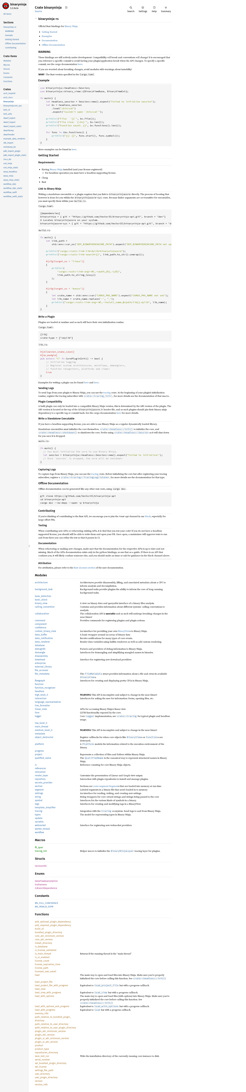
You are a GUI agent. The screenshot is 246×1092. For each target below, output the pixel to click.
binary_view (41, 603)
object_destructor (44, 737)
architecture (41, 582)
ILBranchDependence (46, 888)
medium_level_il (43, 730)
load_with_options (44, 996)
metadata (40, 733)
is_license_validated (45, 950)
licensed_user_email (45, 971)
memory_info (41, 1013)
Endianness (41, 884)
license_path (41, 968)
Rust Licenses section (84, 567)
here (80, 64)
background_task (44, 589)
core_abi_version (44, 939)
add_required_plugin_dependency (53, 925)
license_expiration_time (47, 964)
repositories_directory (46, 1052)
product (39, 1045)
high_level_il (41, 694)
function (39, 684)
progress (39, 751)
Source (38, 11)
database (40, 645)
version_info (41, 1084)
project (38, 754)
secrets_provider (43, 782)
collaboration (42, 613)
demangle (40, 652)
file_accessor (41, 670)
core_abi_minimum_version (49, 936)
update (38, 818)
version (38, 1081)
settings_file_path (44, 1070)
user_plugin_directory (46, 1077)
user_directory (42, 1074)
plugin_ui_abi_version (46, 1042)
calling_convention (45, 606)
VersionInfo (41, 866)
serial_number (42, 1059)
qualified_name (43, 758)
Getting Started (49, 31)
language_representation (48, 702)
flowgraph (40, 680)
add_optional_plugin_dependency (53, 921)
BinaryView (124, 631)
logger (38, 716)
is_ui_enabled (42, 957)
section (38, 786)
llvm (37, 712)
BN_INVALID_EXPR (44, 906)
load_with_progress (45, 1010)
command (40, 620)
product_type (42, 1049)
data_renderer (42, 641)
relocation (40, 772)
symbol (38, 800)
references (40, 768)
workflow (39, 832)
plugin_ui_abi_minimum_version (52, 1038)
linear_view (41, 709)
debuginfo (40, 649)
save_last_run (42, 1056)
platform (39, 744)
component (41, 624)
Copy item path (66, 7)
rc (36, 764)
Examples (47, 36)
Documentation (50, 40)
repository (40, 779)
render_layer (41, 775)
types (38, 814)
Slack (148, 516)
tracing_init (41, 851)
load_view (40, 989)
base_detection (43, 596)
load (37, 975)
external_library (43, 666)
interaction (40, 698)
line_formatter (42, 705)
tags (37, 804)
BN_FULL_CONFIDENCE (46, 903)
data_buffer (41, 634)
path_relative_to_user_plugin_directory (55, 1027)
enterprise (40, 663)
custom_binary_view (45, 631)
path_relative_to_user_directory (51, 1024)
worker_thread (42, 828)
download (40, 659)
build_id (39, 928)
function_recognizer (45, 687)
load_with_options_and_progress (52, 1006)
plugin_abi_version (45, 1034)
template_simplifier (45, 807)
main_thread (41, 726)
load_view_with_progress (48, 992)
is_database (41, 946)
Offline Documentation (53, 44)
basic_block (41, 599)
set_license (41, 1066)
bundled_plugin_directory (48, 932)
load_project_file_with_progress (51, 985)
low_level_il (41, 723)
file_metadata (42, 673)
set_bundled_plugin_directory (50, 1063)
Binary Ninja (71, 26)
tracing (107, 392)
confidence (40, 627)
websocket (40, 825)
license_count (42, 960)
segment (39, 789)
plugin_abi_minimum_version (50, 1031)
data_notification (44, 638)
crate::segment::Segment (105, 786)
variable (39, 821)
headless (39, 691)
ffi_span (39, 847)
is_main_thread (43, 953)
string (38, 796)
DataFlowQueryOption (46, 881)
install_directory (43, 943)
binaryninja (18, 4)
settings (39, 793)
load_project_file (44, 981)
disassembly (41, 656)
